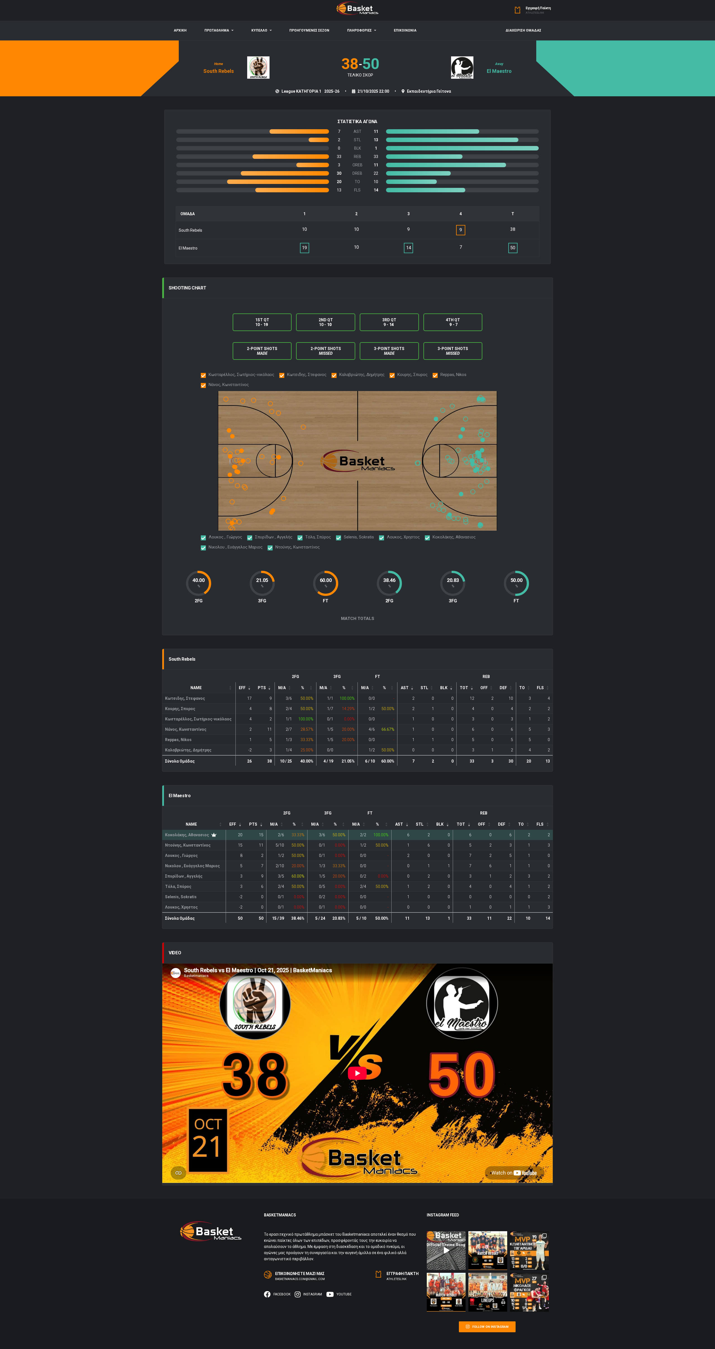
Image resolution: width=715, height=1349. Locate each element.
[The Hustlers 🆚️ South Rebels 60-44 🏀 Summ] (446, 1292)
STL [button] (424, 688)
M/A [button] (282, 688)
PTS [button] (262, 688)
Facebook (281, 1294)
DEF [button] (503, 688)
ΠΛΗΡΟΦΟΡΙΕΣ (359, 30)
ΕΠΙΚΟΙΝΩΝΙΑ (405, 30)
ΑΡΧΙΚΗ (180, 30)
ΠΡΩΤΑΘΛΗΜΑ (216, 30)
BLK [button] (443, 688)
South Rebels (218, 71)
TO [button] (522, 688)
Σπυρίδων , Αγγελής (183, 876)
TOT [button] (464, 688)
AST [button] (405, 688)
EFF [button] (242, 688)
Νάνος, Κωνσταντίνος (185, 729)
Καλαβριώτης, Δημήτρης (188, 750)
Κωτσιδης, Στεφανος (185, 698)
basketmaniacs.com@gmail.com (300, 1279)
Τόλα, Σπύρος (178, 886)
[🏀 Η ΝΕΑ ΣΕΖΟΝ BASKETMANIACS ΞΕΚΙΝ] (446, 1250)
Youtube (344, 1294)
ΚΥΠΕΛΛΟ (259, 30)
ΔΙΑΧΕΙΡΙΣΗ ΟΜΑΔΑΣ (523, 30)
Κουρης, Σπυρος (180, 708)
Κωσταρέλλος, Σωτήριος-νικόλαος (198, 719)
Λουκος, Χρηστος (181, 907)
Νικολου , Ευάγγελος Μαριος (192, 866)
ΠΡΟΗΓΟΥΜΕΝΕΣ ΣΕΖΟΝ (309, 30)
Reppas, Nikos (178, 739)
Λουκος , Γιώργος (181, 855)
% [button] (302, 688)
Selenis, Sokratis (181, 897)
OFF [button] (484, 688)
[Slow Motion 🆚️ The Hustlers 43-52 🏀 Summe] (487, 1292)
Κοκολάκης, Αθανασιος (187, 835)
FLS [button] (540, 688)
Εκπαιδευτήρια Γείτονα (429, 91)
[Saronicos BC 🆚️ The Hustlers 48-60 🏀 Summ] (487, 1250)
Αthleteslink (535, 12)
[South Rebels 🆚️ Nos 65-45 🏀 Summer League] (529, 1292)
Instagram (312, 1294)
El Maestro (499, 71)
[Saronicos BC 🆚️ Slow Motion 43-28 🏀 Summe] (529, 1250)
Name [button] (196, 688)
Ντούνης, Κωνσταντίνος (188, 845)
